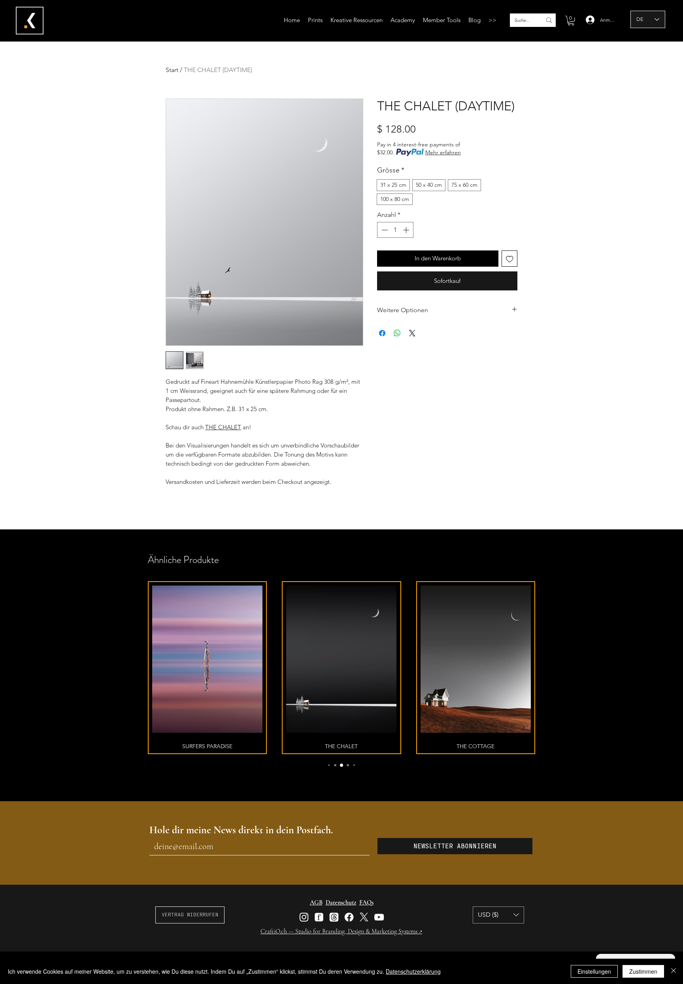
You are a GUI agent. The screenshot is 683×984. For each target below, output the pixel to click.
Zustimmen (643, 971)
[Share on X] (412, 333)
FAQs (366, 902)
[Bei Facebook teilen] (382, 333)
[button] (356, 20)
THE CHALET (223, 427)
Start (172, 70)
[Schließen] (673, 971)
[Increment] (406, 229)
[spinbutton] (395, 229)
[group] (341, 667)
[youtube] (379, 917)
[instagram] (304, 917)
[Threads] (334, 917)
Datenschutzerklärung (413, 971)
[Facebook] (349, 917)
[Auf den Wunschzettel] (510, 258)
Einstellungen (594, 971)
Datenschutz (341, 902)
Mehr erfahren (443, 152)
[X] (364, 917)
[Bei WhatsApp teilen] (397, 333)
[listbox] (498, 914)
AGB (316, 902)
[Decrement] (383, 229)
